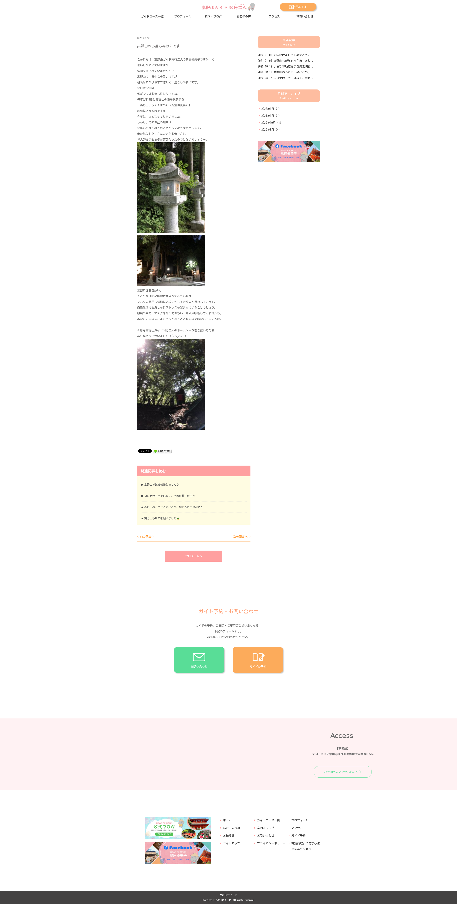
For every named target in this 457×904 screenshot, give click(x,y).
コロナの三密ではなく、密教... (286, 77)
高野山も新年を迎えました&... (285, 60)
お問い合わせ (304, 16)
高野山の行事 (231, 827)
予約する (301, 6)
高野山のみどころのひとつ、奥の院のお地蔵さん (173, 507)
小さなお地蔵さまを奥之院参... (286, 66)
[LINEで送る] (162, 450)
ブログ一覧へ (193, 556)
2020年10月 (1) (271, 122)
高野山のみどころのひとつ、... (286, 72)
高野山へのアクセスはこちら (342, 771)
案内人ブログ (213, 16)
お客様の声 (244, 16)
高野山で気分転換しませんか (161, 484)
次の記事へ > (241, 536)
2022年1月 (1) (270, 108)
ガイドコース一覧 (152, 16)
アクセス (274, 16)
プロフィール (182, 16)
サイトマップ (231, 843)
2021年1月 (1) (270, 115)
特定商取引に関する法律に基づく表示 (305, 846)
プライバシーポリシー (271, 843)
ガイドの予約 (258, 666)
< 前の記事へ (145, 536)
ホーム (227, 820)
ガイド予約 (298, 835)
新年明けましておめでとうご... (286, 55)
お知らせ (228, 835)
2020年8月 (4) (270, 129)
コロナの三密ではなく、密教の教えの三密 (169, 496)
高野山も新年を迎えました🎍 (162, 518)
